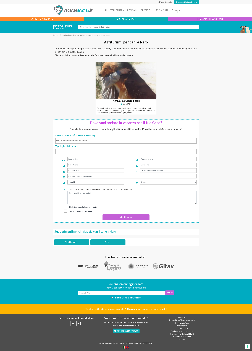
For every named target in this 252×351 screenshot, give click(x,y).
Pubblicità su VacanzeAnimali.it (182, 320)
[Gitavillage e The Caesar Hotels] (163, 266)
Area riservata (166, 2)
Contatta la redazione (182, 337)
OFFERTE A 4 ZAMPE (42, 19)
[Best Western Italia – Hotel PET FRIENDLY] (88, 266)
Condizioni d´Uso (182, 323)
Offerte (145, 10)
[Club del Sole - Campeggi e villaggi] (138, 266)
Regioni (131, 10)
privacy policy (92, 207)
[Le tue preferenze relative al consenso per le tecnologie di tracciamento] (247, 346)
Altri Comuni (71, 242)
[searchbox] (126, 140)
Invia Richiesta (126, 217)
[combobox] (126, 141)
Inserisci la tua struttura (187, 2)
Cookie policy (182, 328)
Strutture (116, 10)
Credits (182, 339)
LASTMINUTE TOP (126, 19)
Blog (175, 10)
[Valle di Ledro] (113, 266)
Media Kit (182, 317)
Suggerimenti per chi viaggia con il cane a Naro (85, 231)
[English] (127, 347)
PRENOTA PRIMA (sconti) (210, 19)
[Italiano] (124, 347)
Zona (107, 242)
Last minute (162, 10)
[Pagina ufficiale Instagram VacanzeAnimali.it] (79, 324)
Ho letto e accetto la (127, 298)
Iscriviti (170, 292)
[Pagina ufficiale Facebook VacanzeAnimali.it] (73, 324)
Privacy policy (182, 326)
